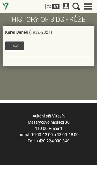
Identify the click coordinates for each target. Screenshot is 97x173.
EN (56, 6)
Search (76, 6)
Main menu (88, 6)
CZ (49, 6)
